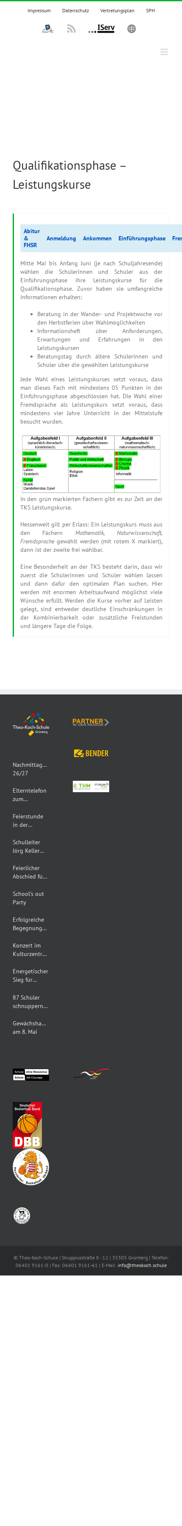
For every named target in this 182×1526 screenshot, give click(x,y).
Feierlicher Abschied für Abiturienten (29, 872)
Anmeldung (61, 238)
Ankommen (97, 238)
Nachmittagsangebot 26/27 (31, 769)
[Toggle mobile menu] (164, 51)
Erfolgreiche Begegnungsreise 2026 (31, 924)
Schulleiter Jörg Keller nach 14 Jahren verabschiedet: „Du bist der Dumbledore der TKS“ (31, 846)
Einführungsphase (142, 238)
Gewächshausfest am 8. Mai (31, 1027)
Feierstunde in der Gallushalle (28, 821)
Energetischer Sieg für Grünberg (30, 975)
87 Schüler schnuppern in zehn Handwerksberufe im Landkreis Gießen (31, 1002)
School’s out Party (28, 898)
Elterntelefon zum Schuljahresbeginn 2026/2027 (31, 795)
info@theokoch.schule (142, 1265)
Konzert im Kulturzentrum (31, 950)
